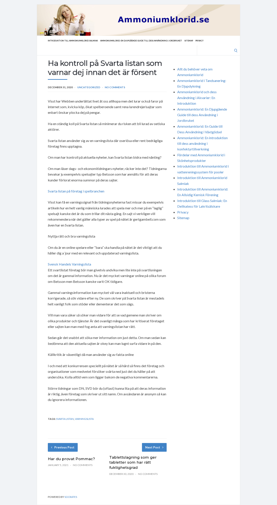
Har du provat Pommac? (71, 459)
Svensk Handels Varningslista (69, 264)
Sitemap (188, 40)
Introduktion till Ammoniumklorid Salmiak (73, 40)
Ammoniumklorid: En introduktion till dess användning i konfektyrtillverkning (202, 143)
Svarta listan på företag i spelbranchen (76, 191)
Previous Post (64, 447)
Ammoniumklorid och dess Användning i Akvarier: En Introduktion (197, 97)
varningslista (84, 418)
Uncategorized (88, 87)
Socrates (70, 496)
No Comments (115, 87)
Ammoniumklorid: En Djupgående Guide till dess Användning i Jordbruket (141, 40)
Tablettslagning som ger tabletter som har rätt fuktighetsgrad (133, 462)
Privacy (199, 40)
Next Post (152, 447)
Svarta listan (65, 418)
